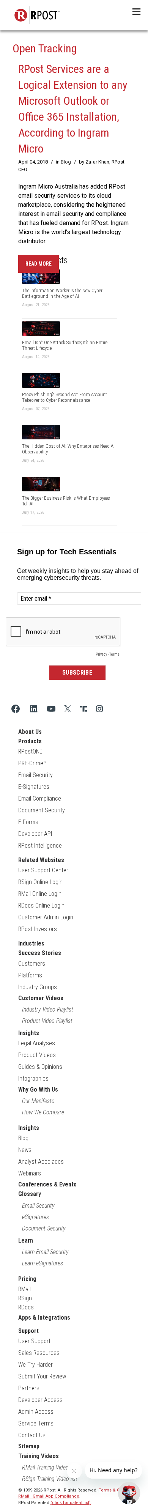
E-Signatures (33, 786)
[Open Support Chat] (129, 1493)
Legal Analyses (36, 1043)
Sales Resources (39, 1352)
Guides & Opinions (40, 1066)
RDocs (26, 1307)
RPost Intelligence (40, 845)
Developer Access (40, 1399)
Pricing (27, 1278)
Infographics (33, 1078)
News (24, 1149)
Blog (66, 162)
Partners (28, 1388)
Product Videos (37, 1055)
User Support (34, 1341)
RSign (25, 1298)
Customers (31, 963)
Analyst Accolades (41, 1161)
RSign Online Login (40, 882)
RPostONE (30, 751)
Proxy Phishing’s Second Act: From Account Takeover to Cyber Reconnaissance (64, 397)
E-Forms (28, 822)
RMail (24, 1289)
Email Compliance (39, 798)
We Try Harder (35, 1364)
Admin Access (36, 1411)
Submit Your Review (42, 1376)
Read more (38, 264)
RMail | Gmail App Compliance (48, 1496)
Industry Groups (37, 987)
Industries (31, 943)
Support (28, 1330)
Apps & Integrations (44, 1317)
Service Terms (36, 1423)
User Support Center (43, 870)
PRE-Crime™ (32, 763)
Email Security (35, 775)
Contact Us (32, 1435)
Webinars (29, 1173)
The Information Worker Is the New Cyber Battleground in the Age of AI (62, 293)
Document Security (41, 810)
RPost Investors (37, 929)
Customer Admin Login (45, 917)
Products (30, 741)
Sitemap (28, 1446)
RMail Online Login (39, 893)
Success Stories (39, 953)
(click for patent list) (70, 1502)
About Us (30, 731)
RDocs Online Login (41, 905)
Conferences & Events (47, 1184)
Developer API (35, 833)
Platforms (30, 975)
